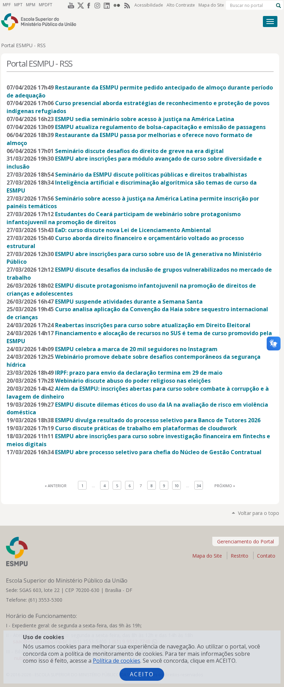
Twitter (79, 5)
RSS (128, 5)
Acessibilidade (148, 5)
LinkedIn (108, 5)
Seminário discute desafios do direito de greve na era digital (139, 151)
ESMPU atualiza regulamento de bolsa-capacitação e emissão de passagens (160, 127)
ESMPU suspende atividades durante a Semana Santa (129, 301)
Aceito (142, 674)
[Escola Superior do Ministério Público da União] (114, 21)
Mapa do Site (211, 5)
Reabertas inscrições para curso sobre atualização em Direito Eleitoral (152, 325)
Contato (266, 555)
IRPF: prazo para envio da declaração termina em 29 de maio (138, 372)
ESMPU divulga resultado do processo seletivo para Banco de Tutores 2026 (157, 420)
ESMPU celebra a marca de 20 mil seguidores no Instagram (136, 349)
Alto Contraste (181, 5)
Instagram (99, 5)
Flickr (118, 5)
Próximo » (224, 485)
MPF (7, 5)
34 (199, 485)
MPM (30, 5)
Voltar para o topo (258, 513)
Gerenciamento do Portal (245, 541)
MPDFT (45, 5)
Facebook (89, 5)
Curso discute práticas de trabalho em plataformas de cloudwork (146, 428)
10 (177, 485)
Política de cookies (116, 660)
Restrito (239, 555)
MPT (18, 5)
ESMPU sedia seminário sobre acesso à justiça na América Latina (144, 119)
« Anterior (55, 485)
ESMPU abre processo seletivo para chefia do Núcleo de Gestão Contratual (158, 452)
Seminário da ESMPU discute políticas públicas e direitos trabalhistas (151, 174)
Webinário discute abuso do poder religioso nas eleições (133, 380)
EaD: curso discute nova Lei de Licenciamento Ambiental (133, 230)
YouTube (69, 5)
